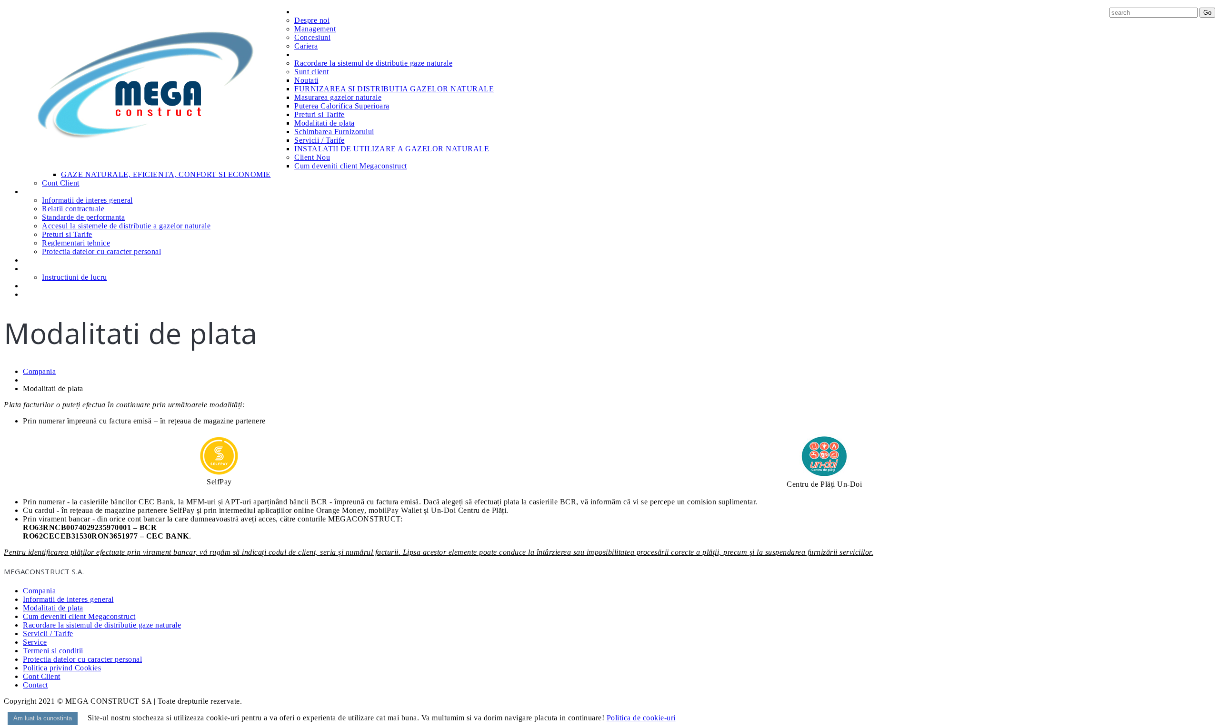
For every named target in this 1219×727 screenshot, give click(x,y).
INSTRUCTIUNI (47, 268)
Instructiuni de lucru (74, 277)
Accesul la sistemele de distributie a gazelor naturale (126, 226)
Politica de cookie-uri (641, 718)
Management (315, 29)
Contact (36, 294)
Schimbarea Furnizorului (334, 132)
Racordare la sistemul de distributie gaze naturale (373, 63)
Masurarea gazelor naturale (337, 97)
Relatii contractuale (73, 209)
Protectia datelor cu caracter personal (101, 251)
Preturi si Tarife (319, 114)
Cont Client (61, 183)
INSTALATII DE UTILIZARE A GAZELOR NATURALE (391, 149)
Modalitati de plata (324, 123)
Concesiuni (312, 37)
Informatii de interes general (87, 200)
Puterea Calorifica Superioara (342, 106)
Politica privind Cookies (62, 668)
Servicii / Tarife (319, 140)
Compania (311, 11)
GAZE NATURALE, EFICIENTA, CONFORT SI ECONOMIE (166, 174)
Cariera (306, 46)
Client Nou (312, 157)
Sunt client (311, 72)
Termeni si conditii (53, 651)
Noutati (306, 80)
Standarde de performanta (83, 217)
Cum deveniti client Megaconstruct (350, 166)
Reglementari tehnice (76, 243)
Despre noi (312, 20)
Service (35, 260)
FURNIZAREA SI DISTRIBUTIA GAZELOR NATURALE (394, 89)
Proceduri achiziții (52, 285)
